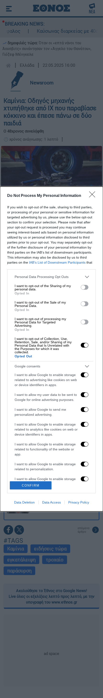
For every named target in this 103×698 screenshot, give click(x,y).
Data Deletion (24, 502)
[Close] (93, 195)
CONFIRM (31, 485)
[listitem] (51, 276)
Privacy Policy (78, 502)
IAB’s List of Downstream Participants (57, 262)
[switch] (84, 287)
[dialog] (51, 349)
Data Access (51, 502)
